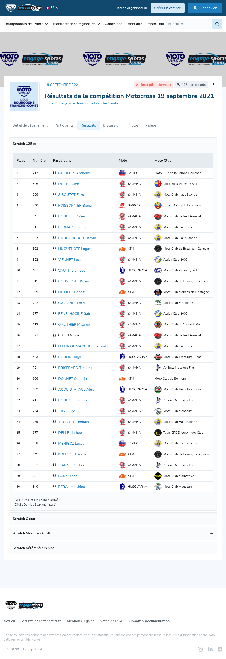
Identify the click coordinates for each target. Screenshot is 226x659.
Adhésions (113, 23)
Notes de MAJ (111, 621)
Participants (64, 125)
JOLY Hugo (66, 411)
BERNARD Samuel (73, 227)
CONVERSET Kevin (73, 281)
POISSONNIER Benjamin (78, 205)
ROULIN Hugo (69, 357)
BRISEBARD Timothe (75, 367)
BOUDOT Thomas (72, 400)
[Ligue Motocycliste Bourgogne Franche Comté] (24, 96)
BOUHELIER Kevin (73, 216)
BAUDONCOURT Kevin (77, 238)
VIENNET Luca (69, 259)
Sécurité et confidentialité (41, 621)
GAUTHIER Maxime (74, 324)
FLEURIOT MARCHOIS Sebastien (84, 346)
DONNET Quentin (72, 378)
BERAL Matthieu (71, 486)
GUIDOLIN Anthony (74, 173)
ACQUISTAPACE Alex (76, 389)
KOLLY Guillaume (72, 454)
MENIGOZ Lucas (71, 443)
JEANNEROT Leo (71, 465)
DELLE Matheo (70, 432)
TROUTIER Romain (73, 421)
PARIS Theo (67, 476)
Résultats (88, 125)
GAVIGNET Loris (71, 302)
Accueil (9, 621)
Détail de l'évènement (30, 125)
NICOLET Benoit (71, 292)
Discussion (111, 125)
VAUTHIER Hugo (71, 270)
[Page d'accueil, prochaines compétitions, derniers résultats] (23, 8)
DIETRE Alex (68, 183)
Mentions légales (80, 621)
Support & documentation (148, 621)
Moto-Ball (156, 23)
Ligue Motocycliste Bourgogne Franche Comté (81, 103)
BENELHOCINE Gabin (75, 313)
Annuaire (135, 23)
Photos (133, 125)
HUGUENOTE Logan (74, 248)
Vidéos (151, 125)
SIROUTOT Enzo (71, 194)
